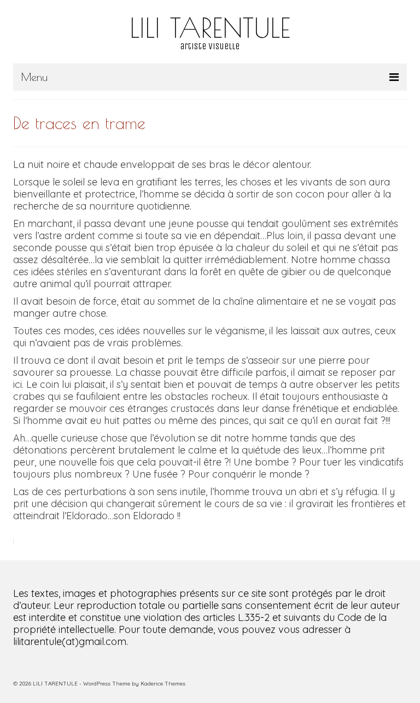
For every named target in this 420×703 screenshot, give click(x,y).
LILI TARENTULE (210, 27)
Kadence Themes (163, 683)
